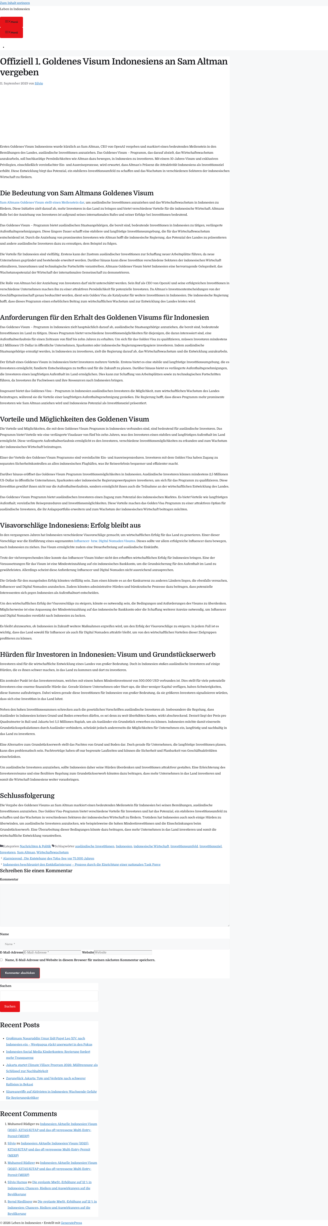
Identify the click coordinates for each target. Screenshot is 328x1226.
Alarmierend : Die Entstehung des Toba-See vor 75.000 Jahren (48, 858)
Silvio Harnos (17, 1182)
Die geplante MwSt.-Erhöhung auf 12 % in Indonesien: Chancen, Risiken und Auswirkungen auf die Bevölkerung (49, 1188)
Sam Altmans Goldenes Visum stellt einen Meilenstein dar (42, 202)
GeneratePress (71, 1223)
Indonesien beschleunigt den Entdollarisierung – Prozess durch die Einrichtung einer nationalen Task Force (82, 864)
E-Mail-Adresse (11, 952)
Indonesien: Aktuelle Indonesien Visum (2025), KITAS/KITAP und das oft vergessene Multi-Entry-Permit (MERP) (52, 1130)
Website (88, 952)
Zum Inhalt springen (15, 3)
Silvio (12, 1143)
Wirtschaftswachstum (52, 852)
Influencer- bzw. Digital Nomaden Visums (104, 541)
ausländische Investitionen (94, 846)
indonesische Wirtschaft (151, 846)
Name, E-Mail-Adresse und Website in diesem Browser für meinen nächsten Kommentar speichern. (80, 960)
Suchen (5, 986)
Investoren (8, 852)
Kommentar (9, 879)
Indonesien (124, 846)
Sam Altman (26, 852)
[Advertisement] (115, 115)
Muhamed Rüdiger (21, 1163)
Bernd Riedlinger (20, 1201)
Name (4, 934)
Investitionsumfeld (184, 846)
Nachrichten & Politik (35, 846)
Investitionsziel (210, 846)
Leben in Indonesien (15, 9)
